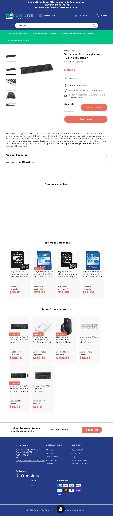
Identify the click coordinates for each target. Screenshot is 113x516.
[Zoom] (37, 69)
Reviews (49, 463)
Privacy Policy (52, 457)
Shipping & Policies (80, 460)
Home (66, 50)
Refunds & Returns (80, 463)
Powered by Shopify (74, 510)
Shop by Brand (18, 33)
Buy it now (86, 119)
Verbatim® (69, 62)
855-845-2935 (25, 455)
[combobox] (56, 25)
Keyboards (76, 50)
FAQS (74, 457)
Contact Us (77, 453)
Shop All (48, 16)
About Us (50, 450)
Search (34, 485)
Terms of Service (53, 460)
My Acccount (77, 450)
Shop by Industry (45, 33)
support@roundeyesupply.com (30, 460)
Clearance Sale (18, 40)
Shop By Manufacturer (77, 33)
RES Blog (50, 453)
